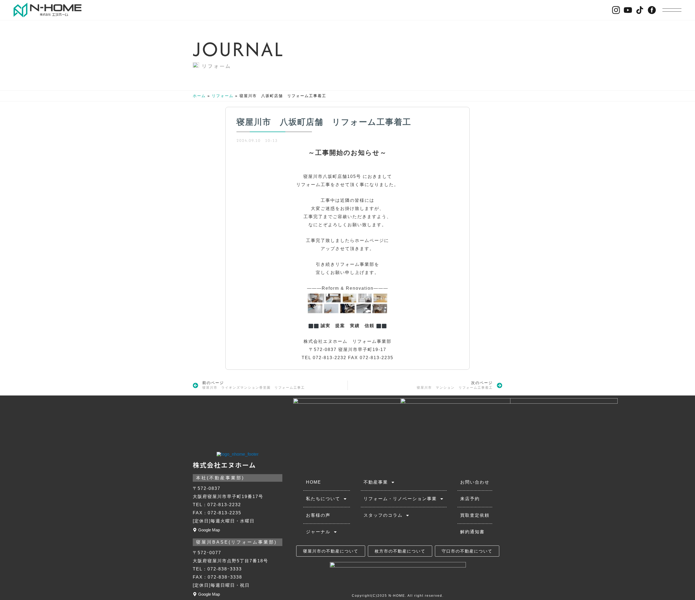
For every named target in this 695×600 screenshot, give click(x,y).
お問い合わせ (474, 482)
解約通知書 (472, 531)
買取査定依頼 (474, 515)
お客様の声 (318, 515)
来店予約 (470, 498)
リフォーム (216, 65)
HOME (313, 482)
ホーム (199, 96)
